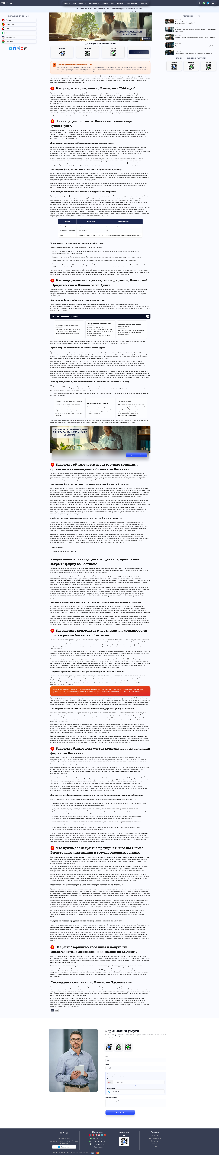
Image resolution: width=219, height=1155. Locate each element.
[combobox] (110, 1082)
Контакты (143, 3)
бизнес (56, 1010)
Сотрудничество (132, 3)
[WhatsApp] (118, 1047)
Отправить (120, 1112)
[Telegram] (109, 1047)
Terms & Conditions (83, 1152)
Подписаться (65, 1147)
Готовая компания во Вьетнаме (62, 551)
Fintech (66, 3)
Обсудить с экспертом (136, 455)
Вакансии (120, 3)
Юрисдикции (93, 3)
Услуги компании (78, 3)
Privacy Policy (74, 1152)
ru (213, 3)
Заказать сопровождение (139, 52)
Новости (105, 3)
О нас (112, 3)
